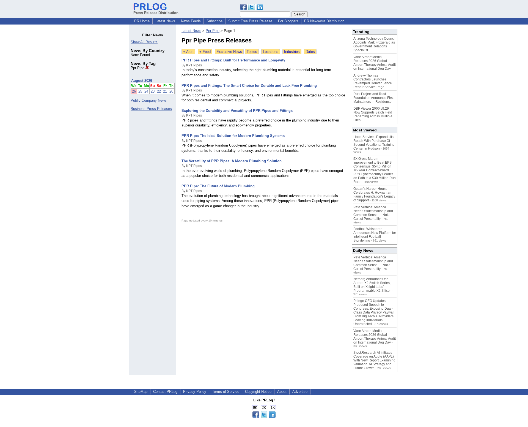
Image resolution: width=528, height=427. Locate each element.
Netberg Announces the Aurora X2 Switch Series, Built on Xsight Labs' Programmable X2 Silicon (372, 285)
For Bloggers (288, 21)
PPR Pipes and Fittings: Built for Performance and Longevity (233, 60)
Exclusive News (229, 52)
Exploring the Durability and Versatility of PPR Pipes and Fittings (237, 111)
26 (134, 91)
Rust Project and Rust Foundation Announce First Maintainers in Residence (373, 98)
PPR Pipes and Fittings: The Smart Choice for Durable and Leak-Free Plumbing (249, 85)
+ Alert (188, 52)
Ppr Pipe (138, 68)
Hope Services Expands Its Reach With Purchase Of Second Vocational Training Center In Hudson (374, 142)
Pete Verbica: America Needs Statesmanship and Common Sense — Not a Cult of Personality (373, 213)
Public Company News (149, 100)
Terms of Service (225, 392)
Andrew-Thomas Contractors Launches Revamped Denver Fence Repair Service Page (372, 81)
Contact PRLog (165, 392)
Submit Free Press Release (250, 21)
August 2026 (141, 81)
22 (159, 91)
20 (171, 91)
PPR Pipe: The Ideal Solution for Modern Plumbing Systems (233, 136)
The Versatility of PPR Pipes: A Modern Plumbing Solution (232, 161)
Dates (310, 52)
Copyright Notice (258, 392)
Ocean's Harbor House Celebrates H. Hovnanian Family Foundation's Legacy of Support (374, 194)
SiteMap (140, 392)
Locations (270, 52)
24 (146, 91)
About (282, 392)
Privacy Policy (194, 392)
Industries (292, 52)
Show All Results (144, 42)
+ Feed (205, 52)
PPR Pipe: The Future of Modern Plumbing (218, 186)
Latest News (165, 21)
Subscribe (214, 21)
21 (165, 91)
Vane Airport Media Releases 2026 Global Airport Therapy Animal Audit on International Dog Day (374, 63)
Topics (252, 52)
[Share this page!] (251, 9)
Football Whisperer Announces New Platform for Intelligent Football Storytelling (374, 234)
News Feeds (191, 21)
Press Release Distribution (155, 13)
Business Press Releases (151, 109)
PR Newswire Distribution (324, 21)
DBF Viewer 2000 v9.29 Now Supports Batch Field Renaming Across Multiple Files (372, 114)
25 (140, 91)
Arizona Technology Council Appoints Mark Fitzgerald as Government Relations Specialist (374, 44)
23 (153, 91)
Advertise (299, 392)
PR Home (142, 21)
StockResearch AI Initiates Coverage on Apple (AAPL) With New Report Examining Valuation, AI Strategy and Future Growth (374, 360)
